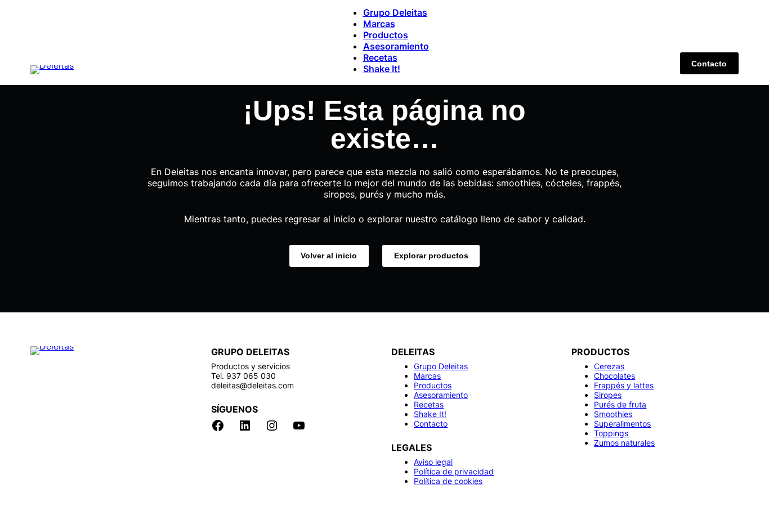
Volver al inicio (329, 255)
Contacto (709, 63)
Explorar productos (431, 255)
